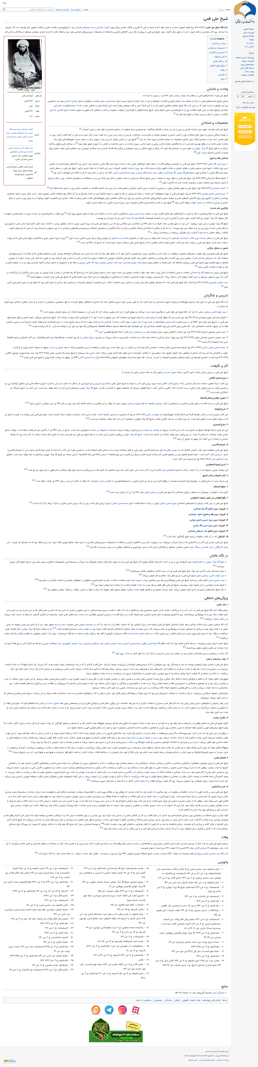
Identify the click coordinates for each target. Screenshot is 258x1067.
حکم (57, 470)
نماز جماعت (132, 633)
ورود (4, 2)
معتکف (216, 619)
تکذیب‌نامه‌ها (193, 1060)
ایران (52, 110)
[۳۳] (128, 570)
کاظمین (183, 403)
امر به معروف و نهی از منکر (144, 738)
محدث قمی (125, 218)
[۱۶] (222, 286)
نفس (6, 679)
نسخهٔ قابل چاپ (247, 68)
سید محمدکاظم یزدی (147, 172)
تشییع (182, 801)
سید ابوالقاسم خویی (52, 643)
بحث (221, 9)
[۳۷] (45, 588)
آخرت (186, 708)
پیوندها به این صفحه (245, 57)
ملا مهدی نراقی (173, 450)
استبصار (137, 332)
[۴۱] (184, 647)
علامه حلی (139, 470)
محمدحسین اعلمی (26, 151)
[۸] (48, 187)
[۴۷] (36, 852)
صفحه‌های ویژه (247, 64)
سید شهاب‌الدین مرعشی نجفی (212, 312)
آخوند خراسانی (102, 27)
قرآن (161, 610)
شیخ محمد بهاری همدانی (135, 262)
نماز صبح (137, 322)
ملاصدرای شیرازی (103, 383)
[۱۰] (65, 212)
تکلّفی (16, 723)
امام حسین (170, 322)
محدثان (168, 1000)
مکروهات (103, 430)
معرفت (80, 633)
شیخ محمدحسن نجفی (110, 101)
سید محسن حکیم (113, 643)
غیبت (61, 708)
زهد (128, 164)
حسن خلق (32, 194)
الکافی (164, 383)
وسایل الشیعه (155, 403)
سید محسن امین (216, 580)
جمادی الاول (150, 492)
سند (185, 388)
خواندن (86, 9)
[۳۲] (214, 565)
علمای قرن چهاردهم (211, 1000)
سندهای (115, 238)
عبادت (139, 585)
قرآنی (161, 144)
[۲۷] (33, 480)
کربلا (196, 101)
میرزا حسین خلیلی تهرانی (213, 194)
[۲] (80, 128)
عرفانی (47, 262)
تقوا (220, 267)
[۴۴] (88, 780)
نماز (102, 481)
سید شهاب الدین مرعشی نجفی (21, 148)
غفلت (130, 742)
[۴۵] (102, 823)
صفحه (227, 9)
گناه (74, 733)
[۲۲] (208, 391)
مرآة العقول (213, 383)
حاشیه (89, 403)
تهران (31, 106)
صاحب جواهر (82, 853)
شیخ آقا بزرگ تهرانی (132, 434)
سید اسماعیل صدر (220, 459)
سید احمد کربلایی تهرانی (111, 262)
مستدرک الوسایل (180, 238)
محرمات (146, 430)
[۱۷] (41, 311)
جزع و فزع (33, 796)
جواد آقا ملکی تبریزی (89, 262)
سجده (221, 653)
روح (37, 272)
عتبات (95, 135)
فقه (197, 32)
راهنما (251, 39)
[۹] (173, 201)
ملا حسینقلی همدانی (84, 27)
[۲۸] (107, 491)
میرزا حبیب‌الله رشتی (217, 164)
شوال (205, 322)
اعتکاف (209, 202)
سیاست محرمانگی (223, 1060)
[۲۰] (199, 341)
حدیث (186, 32)
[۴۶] (101, 827)
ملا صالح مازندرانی (63, 383)
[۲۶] (25, 469)
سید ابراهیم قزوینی (176, 101)
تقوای (191, 302)
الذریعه (158, 562)
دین (192, 742)
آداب (98, 624)
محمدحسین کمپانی (132, 643)
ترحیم (205, 805)
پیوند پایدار (249, 71)
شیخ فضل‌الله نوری (185, 172)
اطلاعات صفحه (247, 75)
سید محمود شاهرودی (72, 643)
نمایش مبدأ (75, 9)
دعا (181, 610)
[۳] (138, 138)
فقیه (99, 562)
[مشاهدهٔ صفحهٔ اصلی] (245, 12)
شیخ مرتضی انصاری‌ (73, 101)
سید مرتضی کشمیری (218, 282)
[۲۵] (174, 438)
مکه (64, 624)
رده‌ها (224, 1000)
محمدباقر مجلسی (193, 383)
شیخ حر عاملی (134, 403)
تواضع (223, 683)
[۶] (52, 171)
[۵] (195, 151)
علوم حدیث (150, 312)
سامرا (192, 767)
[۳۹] (54, 628)
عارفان (177, 1000)
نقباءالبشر (197, 562)
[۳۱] (87, 546)
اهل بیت (138, 708)
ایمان (46, 733)
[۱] (174, 113)
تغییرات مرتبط (248, 61)
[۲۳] (27, 402)
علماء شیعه (195, 1000)
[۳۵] (36, 579)
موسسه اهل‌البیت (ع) (245, 107)
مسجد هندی (144, 633)
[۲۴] (87, 418)
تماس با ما (249, 46)
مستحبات (112, 430)
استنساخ (89, 767)
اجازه (15, 238)
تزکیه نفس (162, 253)
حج (96, 481)
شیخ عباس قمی (23, 223)
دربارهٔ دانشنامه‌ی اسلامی (207, 1060)
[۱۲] (67, 237)
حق (211, 683)
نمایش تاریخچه (62, 9)
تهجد (86, 629)
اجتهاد (28, 763)
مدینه (57, 624)
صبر (213, 792)
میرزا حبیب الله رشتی (203, 525)
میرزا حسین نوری (137, 213)
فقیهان (185, 1000)
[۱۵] (28, 276)
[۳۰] (164, 535)
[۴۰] (217, 637)
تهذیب (147, 332)
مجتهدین (158, 1000)
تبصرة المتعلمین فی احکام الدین (166, 470)
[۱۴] (196, 266)
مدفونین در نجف (143, 1000)
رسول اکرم (78, 824)
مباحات (93, 430)
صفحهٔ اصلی (249, 29)
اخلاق (210, 509)
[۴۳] (10, 751)
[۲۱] (21, 356)
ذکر (186, 610)
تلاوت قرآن (140, 781)
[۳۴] (140, 574)
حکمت (158, 805)
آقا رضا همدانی (197, 272)
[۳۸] (202, 618)
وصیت (156, 853)
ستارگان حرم (218, 993)
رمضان (177, 95)
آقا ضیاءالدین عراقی (167, 172)
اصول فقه (64, 188)
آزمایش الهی (222, 810)
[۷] (161, 181)
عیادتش (38, 820)
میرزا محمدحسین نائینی (124, 172)
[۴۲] (113, 652)
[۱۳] (78, 241)
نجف (31, 116)
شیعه (151, 27)
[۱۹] (96, 331)
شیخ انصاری (62, 110)
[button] (225, 38)
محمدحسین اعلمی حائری (213, 347)
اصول (192, 32)
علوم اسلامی (145, 144)
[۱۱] (149, 231)
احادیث (124, 238)
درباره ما (250, 43)
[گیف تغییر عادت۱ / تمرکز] (244, 132)
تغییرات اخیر (248, 32)
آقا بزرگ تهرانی (201, 148)
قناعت (85, 669)
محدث (136, 589)
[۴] (77, 143)
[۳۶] (92, 584)
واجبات (156, 430)
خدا (123, 610)
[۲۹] (30, 502)
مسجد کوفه (197, 202)
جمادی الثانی (84, 357)
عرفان (41, 703)
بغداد (135, 843)
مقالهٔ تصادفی (248, 36)
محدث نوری (200, 238)
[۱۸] (30, 325)
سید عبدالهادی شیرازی (93, 643)
